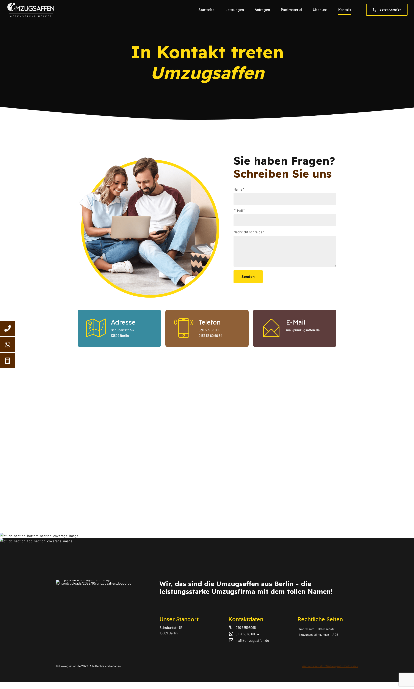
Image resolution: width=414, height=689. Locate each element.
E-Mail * (239, 210)
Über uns (320, 10)
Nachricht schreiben (249, 232)
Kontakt (344, 10)
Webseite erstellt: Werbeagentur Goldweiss (330, 666)
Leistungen (234, 10)
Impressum (306, 629)
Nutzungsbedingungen (314, 634)
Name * (239, 189)
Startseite (207, 10)
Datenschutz (326, 629)
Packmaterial (291, 10)
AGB (335, 634)
